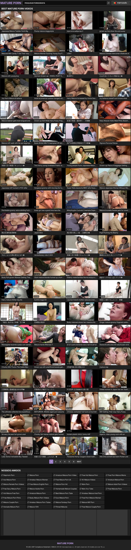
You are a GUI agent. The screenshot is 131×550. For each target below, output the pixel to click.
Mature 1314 (33, 507)
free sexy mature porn (11, 489)
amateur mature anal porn (92, 493)
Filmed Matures (61, 507)
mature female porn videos (13, 484)
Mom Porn (85, 484)
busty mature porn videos (39, 498)
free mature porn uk (63, 480)
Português (122, 3)
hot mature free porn (11, 493)
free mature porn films (12, 498)
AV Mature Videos (88, 480)
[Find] (108, 3)
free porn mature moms (117, 475)
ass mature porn (9, 480)
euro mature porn (62, 498)
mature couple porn (10, 502)
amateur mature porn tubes (40, 502)
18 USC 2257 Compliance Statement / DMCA (41, 547)
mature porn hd (61, 484)
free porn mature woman (91, 498)
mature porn (34, 475)
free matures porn (115, 489)
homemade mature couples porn (66, 489)
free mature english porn (38, 484)
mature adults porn (36, 489)
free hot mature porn (90, 475)
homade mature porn (11, 507)
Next (79, 461)
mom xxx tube (87, 489)
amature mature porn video (66, 475)
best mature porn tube (64, 493)
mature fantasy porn (63, 502)
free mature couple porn (91, 507)
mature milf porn (88, 502)
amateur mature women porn (38, 480)
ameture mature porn (37, 493)
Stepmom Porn (8, 475)
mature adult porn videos (117, 484)
